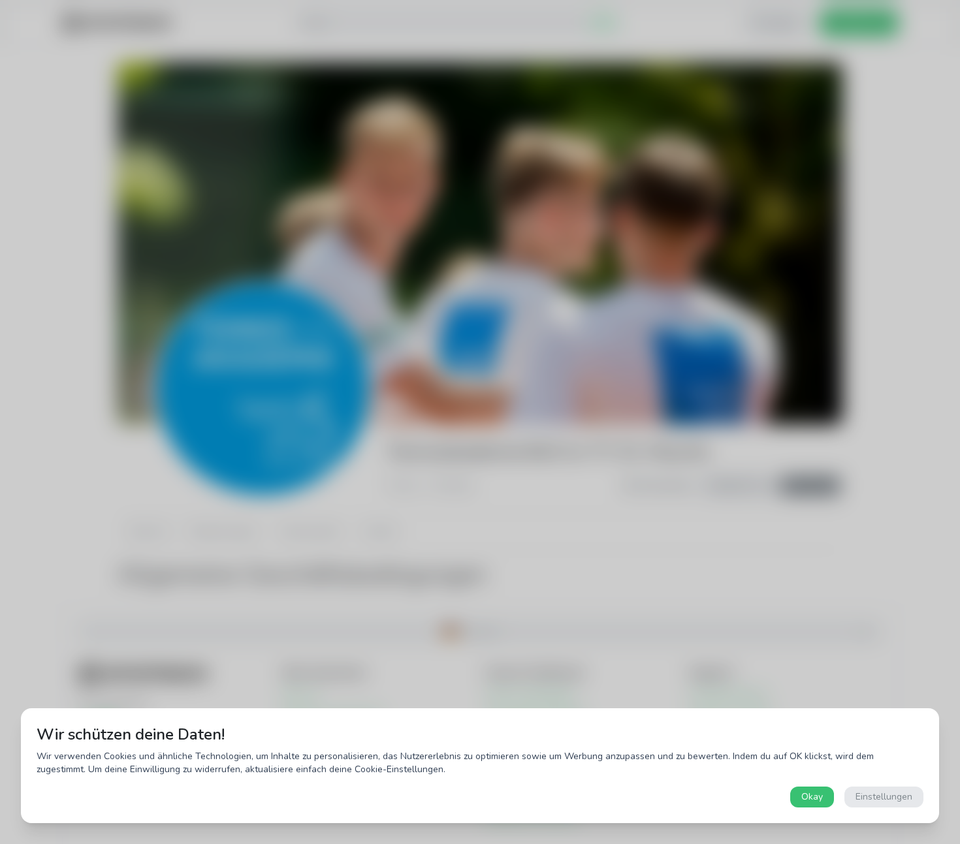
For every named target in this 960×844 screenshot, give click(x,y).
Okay (812, 796)
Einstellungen (884, 796)
